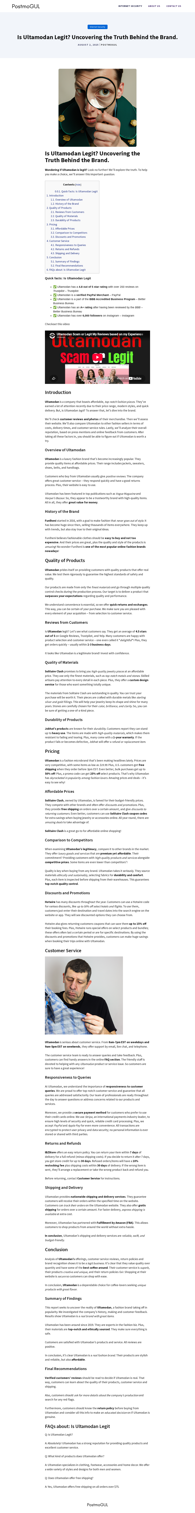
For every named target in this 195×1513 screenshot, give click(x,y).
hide (78, 184)
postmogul (109, 44)
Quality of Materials (64, 216)
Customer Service (58, 241)
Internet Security (130, 6)
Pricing (52, 224)
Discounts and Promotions (68, 237)
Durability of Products (65, 220)
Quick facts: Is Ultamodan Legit (76, 191)
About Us (154, 6)
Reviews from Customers (67, 212)
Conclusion (54, 257)
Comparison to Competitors (69, 232)
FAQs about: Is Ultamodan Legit (66, 269)
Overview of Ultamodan (67, 199)
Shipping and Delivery (65, 253)
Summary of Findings (65, 261)
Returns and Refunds (65, 249)
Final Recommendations (67, 265)
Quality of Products (59, 208)
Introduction (55, 195)
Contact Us (173, 6)
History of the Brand (65, 203)
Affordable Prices (63, 228)
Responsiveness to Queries (68, 245)
